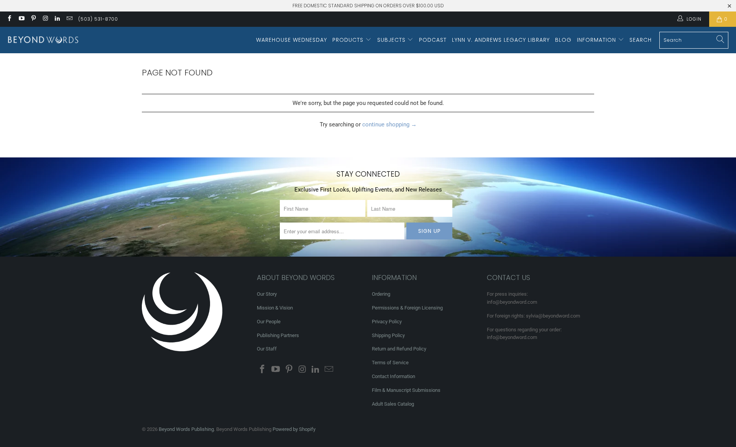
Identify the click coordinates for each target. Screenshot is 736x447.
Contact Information (393, 376)
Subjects (392, 40)
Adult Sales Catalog (393, 404)
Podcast (433, 40)
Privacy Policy (387, 321)
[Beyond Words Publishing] (43, 40)
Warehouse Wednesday (291, 40)
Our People (269, 321)
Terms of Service (390, 362)
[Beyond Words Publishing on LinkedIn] (57, 19)
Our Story (267, 294)
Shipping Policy (388, 335)
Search (640, 40)
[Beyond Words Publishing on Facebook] (9, 19)
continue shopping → (389, 124)
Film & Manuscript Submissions (406, 390)
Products (348, 40)
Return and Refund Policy (399, 349)
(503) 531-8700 (98, 19)
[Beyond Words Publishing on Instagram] (45, 19)
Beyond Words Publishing (186, 429)
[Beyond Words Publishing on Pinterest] (33, 19)
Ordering (381, 294)
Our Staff (267, 349)
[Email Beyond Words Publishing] (69, 19)
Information (597, 40)
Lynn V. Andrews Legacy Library (501, 40)
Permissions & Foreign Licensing (407, 308)
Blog (563, 40)
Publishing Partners (278, 335)
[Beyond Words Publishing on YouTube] (21, 19)
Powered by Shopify (294, 429)
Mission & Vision (275, 308)
